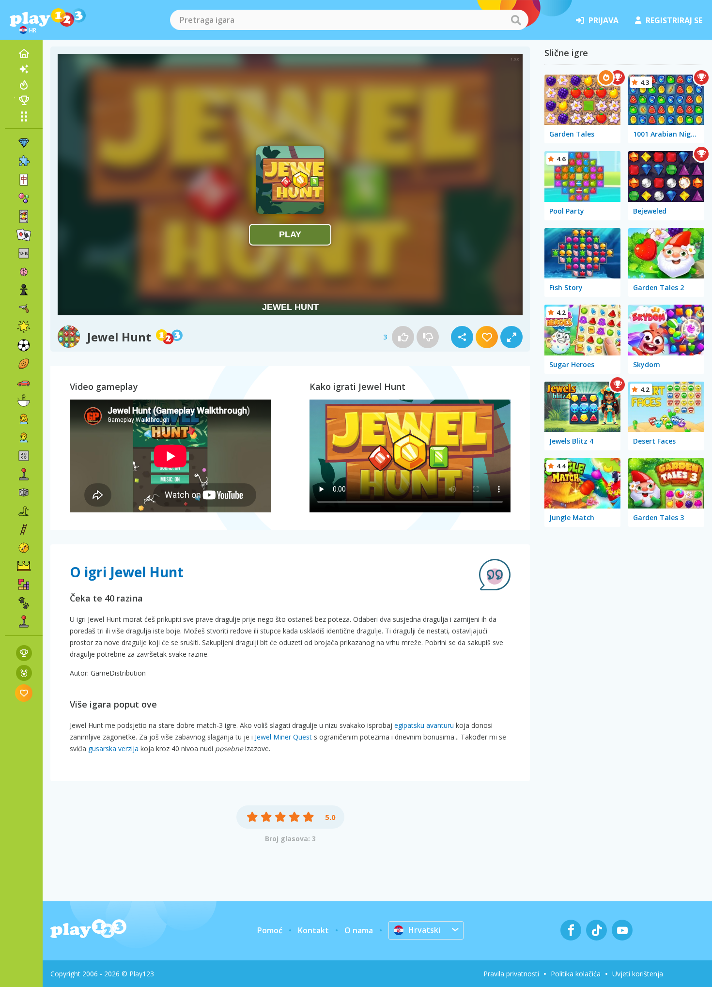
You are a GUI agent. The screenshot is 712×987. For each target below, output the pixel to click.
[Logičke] (24, 271)
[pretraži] (516, 20)
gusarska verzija (113, 748)
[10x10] (24, 253)
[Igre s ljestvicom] (24, 653)
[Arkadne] (24, 474)
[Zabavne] (24, 327)
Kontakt (313, 930)
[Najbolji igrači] (24, 100)
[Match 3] (24, 143)
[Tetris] (24, 584)
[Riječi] (24, 456)
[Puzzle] (24, 161)
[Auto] (24, 382)
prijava (603, 20)
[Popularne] (24, 85)
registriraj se (674, 20)
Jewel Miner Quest (283, 736)
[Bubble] (24, 198)
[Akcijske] (24, 308)
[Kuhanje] (24, 400)
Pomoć (269, 930)
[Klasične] (24, 511)
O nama (358, 930)
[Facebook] (570, 930)
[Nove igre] (24, 69)
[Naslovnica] (24, 54)
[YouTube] (622, 930)
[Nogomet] (24, 345)
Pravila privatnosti (511, 973)
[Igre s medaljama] (24, 673)
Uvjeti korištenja (637, 973)
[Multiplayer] (24, 621)
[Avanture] (24, 548)
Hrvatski (424, 930)
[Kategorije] (24, 116)
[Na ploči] (24, 492)
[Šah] (24, 290)
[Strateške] (24, 566)
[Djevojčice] (24, 419)
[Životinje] (24, 603)
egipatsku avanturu (424, 725)
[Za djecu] (24, 437)
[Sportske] (24, 364)
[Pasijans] (24, 235)
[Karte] (24, 216)
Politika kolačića (576, 973)
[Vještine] (24, 529)
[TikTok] (596, 930)
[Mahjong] (24, 179)
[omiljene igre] (24, 693)
